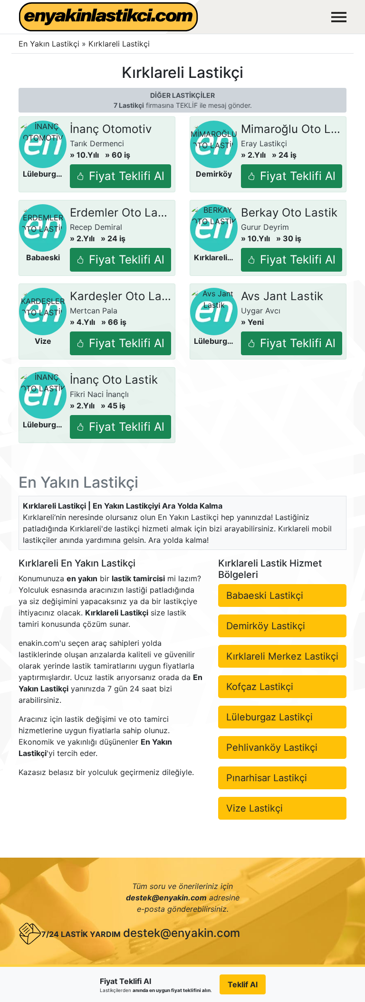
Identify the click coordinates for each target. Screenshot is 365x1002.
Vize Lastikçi (254, 808)
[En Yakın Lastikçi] (108, 17)
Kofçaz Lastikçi (259, 686)
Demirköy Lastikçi (265, 626)
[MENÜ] (338, 17)
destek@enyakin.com (181, 933)
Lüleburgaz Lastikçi (269, 717)
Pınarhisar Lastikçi (266, 778)
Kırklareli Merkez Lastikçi (282, 656)
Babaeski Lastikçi (264, 595)
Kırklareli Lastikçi (119, 43)
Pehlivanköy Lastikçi (271, 747)
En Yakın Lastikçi (49, 43)
